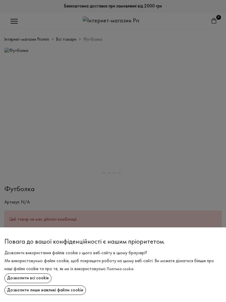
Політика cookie (120, 269)
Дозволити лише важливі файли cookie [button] (45, 290)
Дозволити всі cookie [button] (28, 278)
